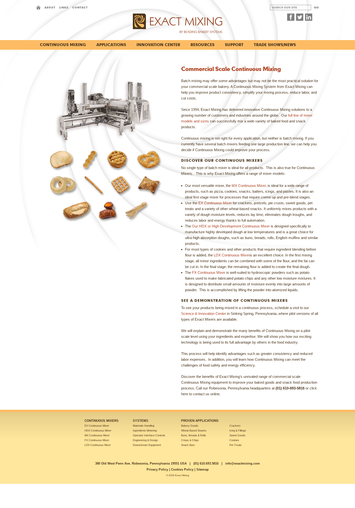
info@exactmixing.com (242, 463)
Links (63, 7)
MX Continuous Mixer (249, 185)
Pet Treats (235, 445)
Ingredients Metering (145, 430)
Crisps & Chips (190, 440)
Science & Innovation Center (203, 313)
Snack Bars (188, 445)
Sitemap (202, 469)
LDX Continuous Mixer (231, 255)
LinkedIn (308, 17)
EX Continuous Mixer (215, 203)
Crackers (235, 425)
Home (38, 7)
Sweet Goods (237, 435)
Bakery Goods (189, 425)
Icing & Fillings (237, 430)
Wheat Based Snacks (193, 430)
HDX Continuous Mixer (98, 430)
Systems (140, 421)
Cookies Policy (182, 469)
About (49, 7)
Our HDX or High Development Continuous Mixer (231, 226)
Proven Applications (200, 421)
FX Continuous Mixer (208, 272)
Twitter (299, 17)
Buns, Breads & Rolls (193, 435)
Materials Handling (143, 425)
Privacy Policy (157, 469)
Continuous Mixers (102, 421)
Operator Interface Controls (149, 435)
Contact (80, 7)
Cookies (234, 440)
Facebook (290, 17)
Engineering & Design (145, 440)
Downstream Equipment (147, 445)
